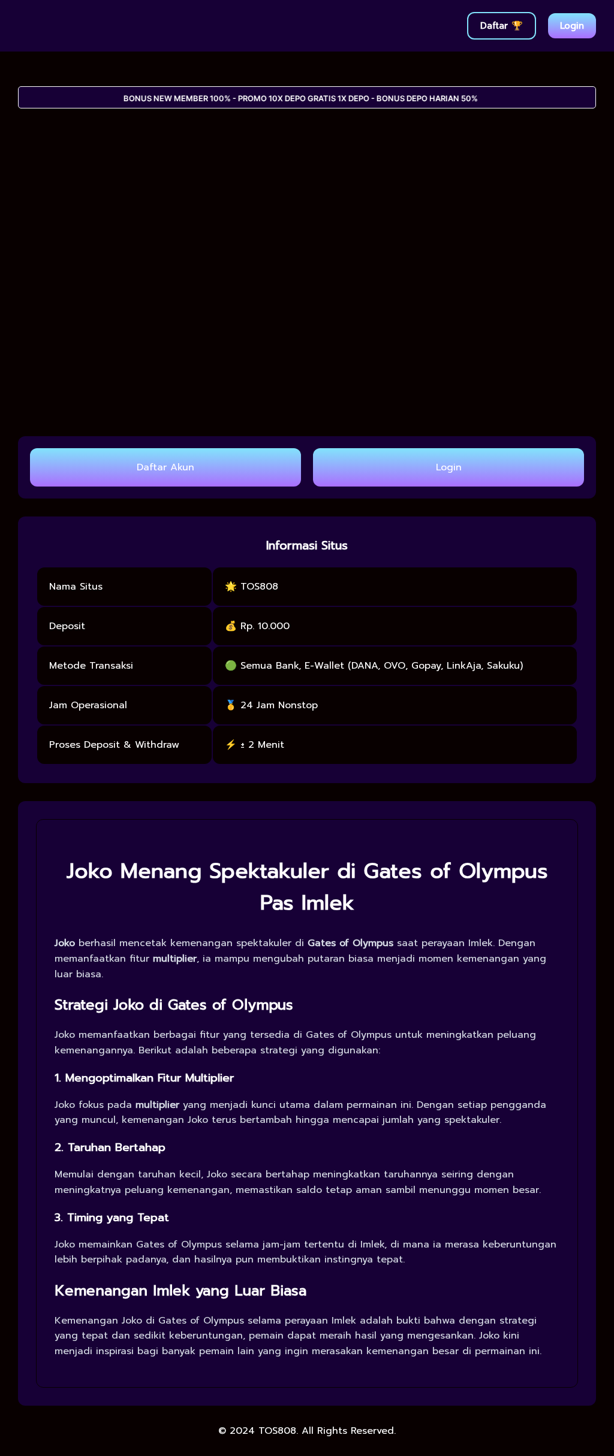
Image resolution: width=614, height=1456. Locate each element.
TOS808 (277, 1431)
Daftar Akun (165, 467)
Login (572, 25)
